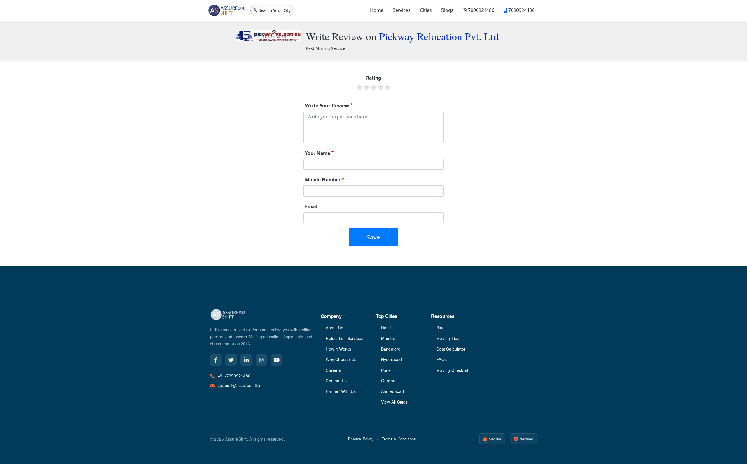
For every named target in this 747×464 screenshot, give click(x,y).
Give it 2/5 (366, 87)
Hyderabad (391, 359)
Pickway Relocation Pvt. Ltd (439, 36)
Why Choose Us (341, 359)
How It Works (338, 349)
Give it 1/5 (359, 87)
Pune (386, 370)
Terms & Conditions (399, 439)
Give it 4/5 (380, 87)
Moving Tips (447, 338)
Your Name (317, 153)
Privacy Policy (361, 439)
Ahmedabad (392, 391)
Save (373, 237)
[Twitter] (231, 360)
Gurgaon (389, 381)
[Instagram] (261, 360)
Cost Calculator (450, 349)
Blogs (447, 10)
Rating (373, 78)
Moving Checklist (452, 370)
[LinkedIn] (246, 360)
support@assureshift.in (239, 385)
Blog (440, 327)
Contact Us (336, 381)
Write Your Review (327, 105)
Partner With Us (341, 391)
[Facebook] (216, 360)
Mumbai (388, 338)
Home (376, 10)
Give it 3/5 (373, 87)
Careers (333, 370)
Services (402, 10)
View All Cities (394, 402)
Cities (426, 10)
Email (311, 206)
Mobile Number (323, 179)
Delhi (386, 327)
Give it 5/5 (387, 87)
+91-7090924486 (234, 376)
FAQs (441, 359)
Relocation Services (344, 338)
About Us (334, 327)
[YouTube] (276, 360)
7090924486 (480, 10)
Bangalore (391, 349)
